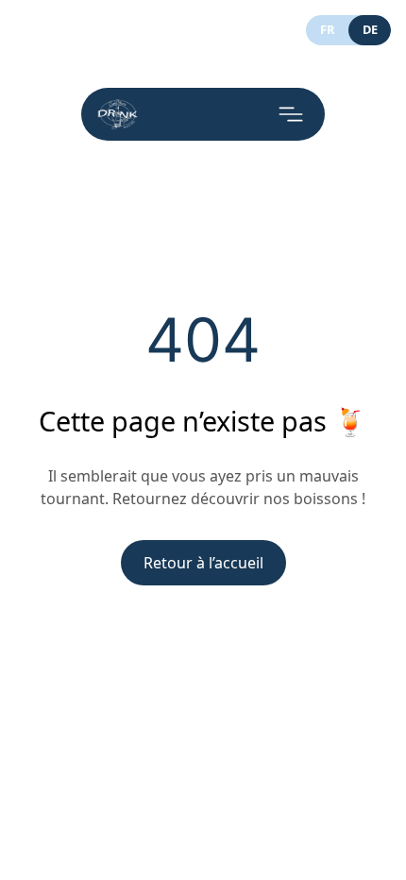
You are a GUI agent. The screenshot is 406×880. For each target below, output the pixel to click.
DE (370, 29)
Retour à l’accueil (203, 562)
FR (327, 29)
